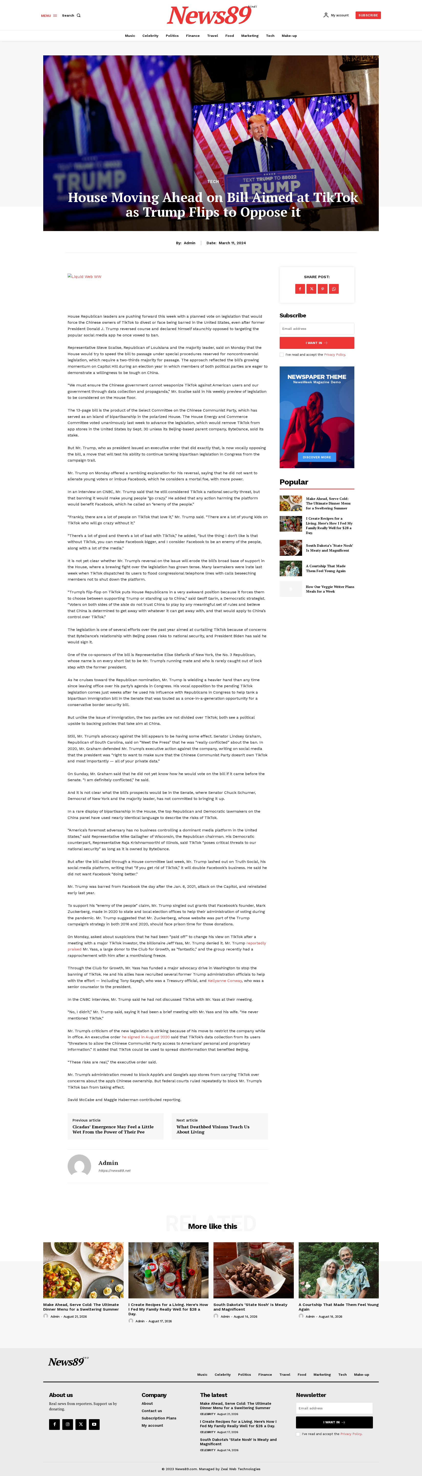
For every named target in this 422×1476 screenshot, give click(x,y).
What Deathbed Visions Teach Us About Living (213, 1129)
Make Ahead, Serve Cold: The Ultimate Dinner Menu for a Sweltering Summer (328, 503)
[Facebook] (300, 289)
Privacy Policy (334, 354)
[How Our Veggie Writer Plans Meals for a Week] (291, 589)
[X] (311, 289)
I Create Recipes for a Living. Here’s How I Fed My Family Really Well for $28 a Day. (329, 525)
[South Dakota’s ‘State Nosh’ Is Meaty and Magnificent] (291, 548)
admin (189, 243)
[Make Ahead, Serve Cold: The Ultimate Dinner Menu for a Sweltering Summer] (291, 503)
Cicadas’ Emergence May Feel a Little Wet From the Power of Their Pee (113, 1129)
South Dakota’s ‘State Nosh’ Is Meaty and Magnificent (329, 548)
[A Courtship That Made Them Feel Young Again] (291, 568)
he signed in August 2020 (146, 1037)
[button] (72, 15)
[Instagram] (67, 1424)
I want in (314, 343)
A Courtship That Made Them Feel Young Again (326, 568)
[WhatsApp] (334, 289)
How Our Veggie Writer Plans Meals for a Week (330, 589)
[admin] (79, 1166)
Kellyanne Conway (225, 980)
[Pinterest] (322, 289)
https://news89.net (114, 1171)
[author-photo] (46, 1316)
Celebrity (208, 1414)
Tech (213, 182)
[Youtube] (94, 1424)
